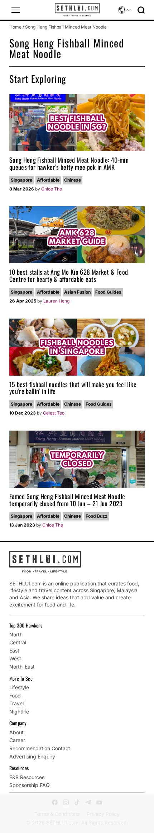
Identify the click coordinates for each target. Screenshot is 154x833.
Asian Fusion (77, 292)
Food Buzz (96, 516)
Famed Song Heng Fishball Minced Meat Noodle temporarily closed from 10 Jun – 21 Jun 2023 (67, 500)
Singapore (21, 180)
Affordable (48, 180)
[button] (15, 10)
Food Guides (108, 292)
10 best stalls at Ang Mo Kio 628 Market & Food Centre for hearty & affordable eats (68, 275)
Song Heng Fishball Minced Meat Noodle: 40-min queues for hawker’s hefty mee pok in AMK (69, 163)
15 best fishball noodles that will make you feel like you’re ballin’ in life (72, 388)
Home (15, 27)
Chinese (72, 180)
